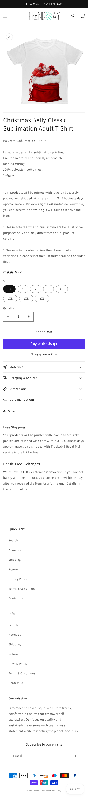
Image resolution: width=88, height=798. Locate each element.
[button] (5, 15)
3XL (26, 298)
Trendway (38, 790)
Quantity (8, 308)
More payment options (44, 354)
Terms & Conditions (22, 589)
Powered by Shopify (52, 790)
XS (9, 289)
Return (13, 569)
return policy (18, 489)
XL (61, 289)
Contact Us (16, 598)
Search (13, 540)
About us (15, 550)
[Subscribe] (74, 756)
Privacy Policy (18, 579)
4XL (42, 298)
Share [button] (12, 411)
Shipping (15, 560)
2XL (10, 298)
